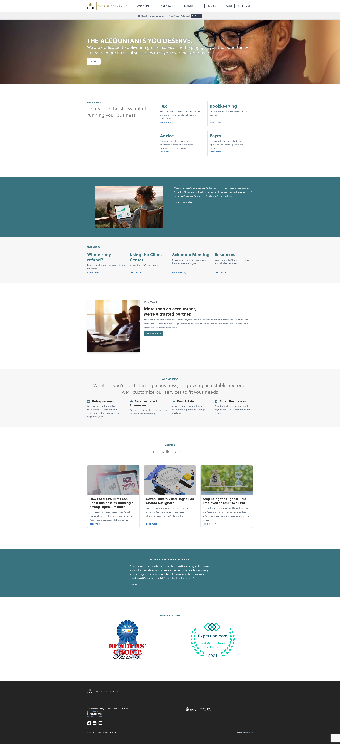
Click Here (196, 15)
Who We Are (167, 5)
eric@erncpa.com (94, 716)
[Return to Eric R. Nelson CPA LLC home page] (107, 6)
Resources (189, 5)
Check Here (93, 272)
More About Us (153, 333)
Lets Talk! (93, 61)
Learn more (170, 121)
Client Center (213, 5)
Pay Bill (228, 5)
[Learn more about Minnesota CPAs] (205, 709)
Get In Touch (244, 5)
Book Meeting (179, 272)
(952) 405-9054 (96, 711)
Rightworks (249, 732)
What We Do (143, 5)
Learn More (135, 272)
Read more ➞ (113, 523)
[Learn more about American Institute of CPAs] (191, 709)
